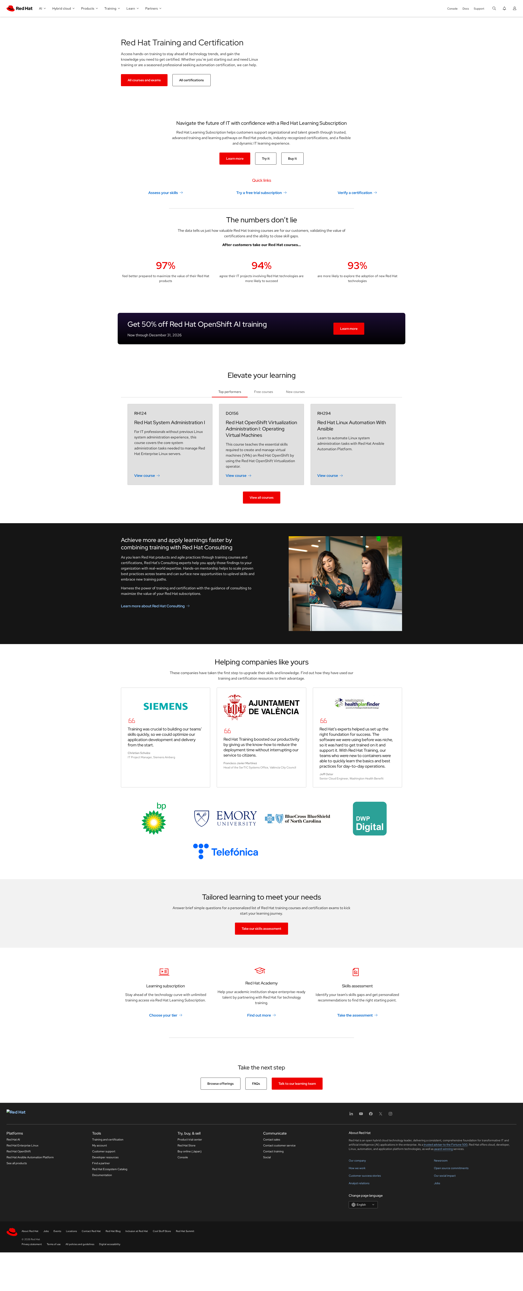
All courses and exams (144, 80)
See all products (17, 1163)
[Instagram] (390, 1115)
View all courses (262, 497)
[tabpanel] (261, 453)
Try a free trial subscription (259, 192)
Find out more (259, 1015)
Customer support (103, 1151)
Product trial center (190, 1139)
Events (57, 1231)
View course (144, 475)
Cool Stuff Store (162, 1231)
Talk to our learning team (297, 1083)
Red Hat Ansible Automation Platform (30, 1157)
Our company (357, 1160)
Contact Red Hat (91, 1231)
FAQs (256, 1083)
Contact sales (271, 1139)
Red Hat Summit (185, 1231)
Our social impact (445, 1175)
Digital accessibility (109, 1244)
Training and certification (107, 1139)
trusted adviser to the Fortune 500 (445, 1144)
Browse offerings (220, 1083)
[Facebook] (370, 1115)
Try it (266, 158)
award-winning (443, 1149)
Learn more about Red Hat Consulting (153, 606)
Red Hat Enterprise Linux (22, 1145)
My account (99, 1145)
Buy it (292, 158)
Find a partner (101, 1163)
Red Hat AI (13, 1139)
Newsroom (441, 1160)
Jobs (437, 1183)
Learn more (235, 158)
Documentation (102, 1175)
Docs (466, 8)
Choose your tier (163, 1015)
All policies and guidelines (80, 1244)
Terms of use (54, 1244)
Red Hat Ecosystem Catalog (109, 1169)
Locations (71, 1231)
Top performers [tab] (229, 392)
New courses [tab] (295, 392)
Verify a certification (355, 192)
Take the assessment (355, 1015)
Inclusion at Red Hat (136, 1231)
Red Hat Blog (113, 1231)
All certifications (191, 80)
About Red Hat (30, 1231)
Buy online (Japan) (190, 1151)
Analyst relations (359, 1183)
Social (267, 1157)
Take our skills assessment (261, 928)
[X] (380, 1115)
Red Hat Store (187, 1145)
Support (479, 8)
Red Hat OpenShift (19, 1151)
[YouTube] (361, 1115)
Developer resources (105, 1157)
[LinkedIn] (351, 1115)
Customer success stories (365, 1175)
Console (452, 8)
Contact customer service (279, 1145)
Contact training (273, 1151)
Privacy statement (32, 1244)
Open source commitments (451, 1168)
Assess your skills (163, 192)
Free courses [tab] (263, 392)
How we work (357, 1168)
